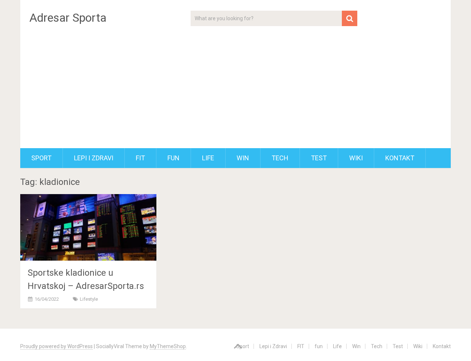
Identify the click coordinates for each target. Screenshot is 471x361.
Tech (280, 158)
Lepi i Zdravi (93, 158)
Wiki (356, 158)
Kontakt (399, 158)
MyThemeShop (168, 346)
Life (208, 158)
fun (173, 158)
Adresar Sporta (67, 18)
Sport (41, 158)
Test (319, 158)
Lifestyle (89, 299)
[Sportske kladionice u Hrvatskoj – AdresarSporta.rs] (88, 227)
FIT (140, 158)
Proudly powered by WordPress (56, 346)
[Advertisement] (235, 93)
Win (243, 158)
